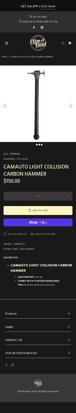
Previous (5, 105)
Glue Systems (27, 249)
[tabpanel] (38, 103)
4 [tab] (42, 145)
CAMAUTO (19, 244)
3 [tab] (39, 145)
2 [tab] (37, 145)
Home (4, 57)
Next (71, 105)
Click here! (48, 6)
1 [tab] (34, 145)
